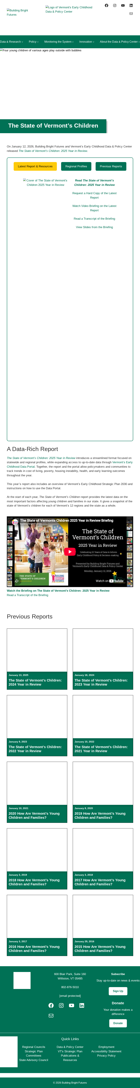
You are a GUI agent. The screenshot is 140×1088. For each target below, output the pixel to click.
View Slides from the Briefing (94, 227)
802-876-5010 (70, 987)
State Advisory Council (33, 1060)
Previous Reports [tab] (111, 166)
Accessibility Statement (106, 1051)
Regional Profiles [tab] (76, 166)
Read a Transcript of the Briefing (94, 218)
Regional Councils (33, 1047)
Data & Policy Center (70, 1047)
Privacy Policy (106, 1055)
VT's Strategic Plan (70, 1051)
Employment (106, 1047)
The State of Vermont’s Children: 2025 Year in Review (53, 151)
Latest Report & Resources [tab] (35, 166)
